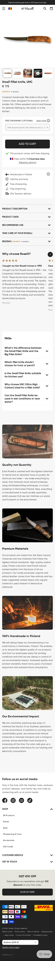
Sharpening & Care (12, 834)
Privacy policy (20, 932)
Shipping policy (47, 932)
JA (12, 955)
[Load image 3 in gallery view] (27, 73)
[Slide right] (50, 254)
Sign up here (27, 892)
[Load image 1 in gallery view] (7, 73)
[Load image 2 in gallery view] (17, 73)
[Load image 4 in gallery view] (48, 73)
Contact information (23, 935)
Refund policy (7, 932)
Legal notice (8, 935)
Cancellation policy (40, 935)
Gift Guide (8, 846)
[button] (3, 8)
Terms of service (33, 932)
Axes (5, 828)
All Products (8, 815)
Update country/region (11, 947)
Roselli (11, 928)
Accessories (8, 840)
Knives (6, 821)
